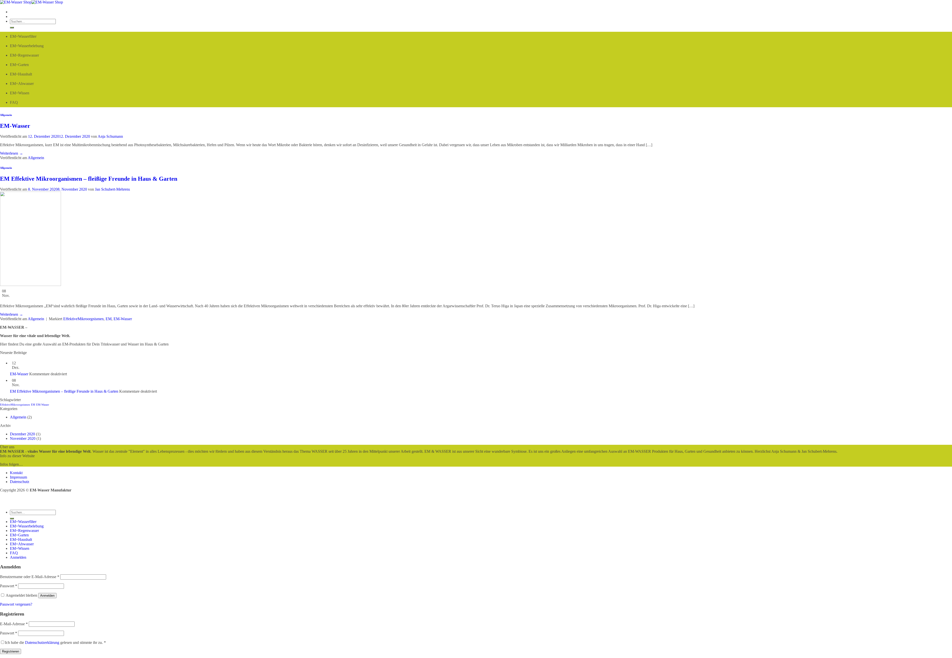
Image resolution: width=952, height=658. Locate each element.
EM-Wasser (15, 126)
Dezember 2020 (22, 434)
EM (109, 319)
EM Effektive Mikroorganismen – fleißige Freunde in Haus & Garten (88, 178)
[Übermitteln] (12, 27)
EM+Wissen (19, 93)
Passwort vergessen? (16, 604)
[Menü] (11, 12)
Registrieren (10, 651)
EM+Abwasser (22, 83)
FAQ (14, 102)
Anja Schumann (110, 136)
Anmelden (47, 595)
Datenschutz (19, 482)
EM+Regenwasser (24, 55)
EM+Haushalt (21, 74)
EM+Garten (19, 65)
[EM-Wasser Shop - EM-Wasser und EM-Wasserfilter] (31, 2)
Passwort (8, 586)
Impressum (18, 477)
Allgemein (6, 114)
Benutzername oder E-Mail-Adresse (29, 577)
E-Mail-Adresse (14, 624)
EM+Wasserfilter (23, 36)
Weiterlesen (11, 153)
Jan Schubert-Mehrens (112, 189)
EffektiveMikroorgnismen (83, 319)
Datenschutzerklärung (42, 642)
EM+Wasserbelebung (27, 46)
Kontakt (16, 473)
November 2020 (22, 438)
